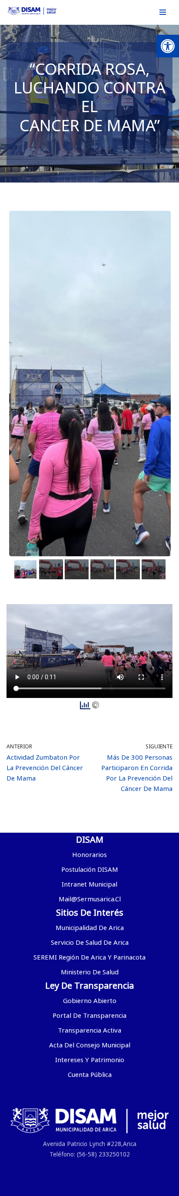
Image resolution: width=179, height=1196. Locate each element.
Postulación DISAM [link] (89, 869)
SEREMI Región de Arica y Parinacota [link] (89, 957)
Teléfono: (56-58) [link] (73, 1154)
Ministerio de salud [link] (90, 971)
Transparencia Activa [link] (89, 1030)
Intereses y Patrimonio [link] (89, 1059)
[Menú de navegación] (162, 12)
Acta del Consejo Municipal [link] (89, 1044)
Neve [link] (40, 1187)
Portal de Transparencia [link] (89, 1015)
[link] (167, 46)
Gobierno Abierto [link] (89, 1000)
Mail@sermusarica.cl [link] (90, 898)
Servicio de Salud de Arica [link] (90, 942)
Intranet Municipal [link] (89, 884)
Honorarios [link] (89, 854)
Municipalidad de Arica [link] (90, 927)
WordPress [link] (130, 1187)
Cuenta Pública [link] (90, 1074)
